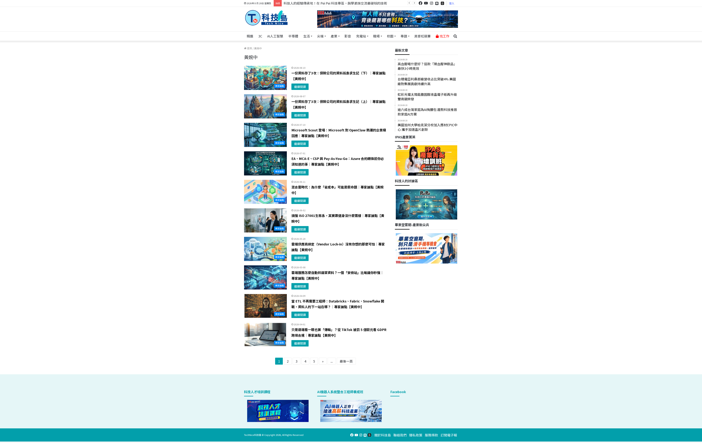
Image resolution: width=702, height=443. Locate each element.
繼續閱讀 (300, 86)
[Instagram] (431, 3)
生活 (306, 36)
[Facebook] (420, 3)
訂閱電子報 (449, 435)
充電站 (361, 36)
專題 (404, 36)
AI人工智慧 (275, 36)
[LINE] (437, 3)
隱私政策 (415, 435)
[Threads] (442, 3)
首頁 (249, 48)
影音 (347, 36)
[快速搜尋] (455, 36)
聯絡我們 (400, 435)
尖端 (320, 36)
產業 (334, 36)
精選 (250, 36)
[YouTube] (426, 3)
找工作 (444, 36)
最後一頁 (346, 361)
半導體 (293, 36)
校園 (390, 36)
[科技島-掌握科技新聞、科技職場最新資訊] (266, 18)
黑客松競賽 (422, 36)
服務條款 (431, 435)
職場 (376, 36)
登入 (451, 3)
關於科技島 (382, 435)
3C (260, 36)
